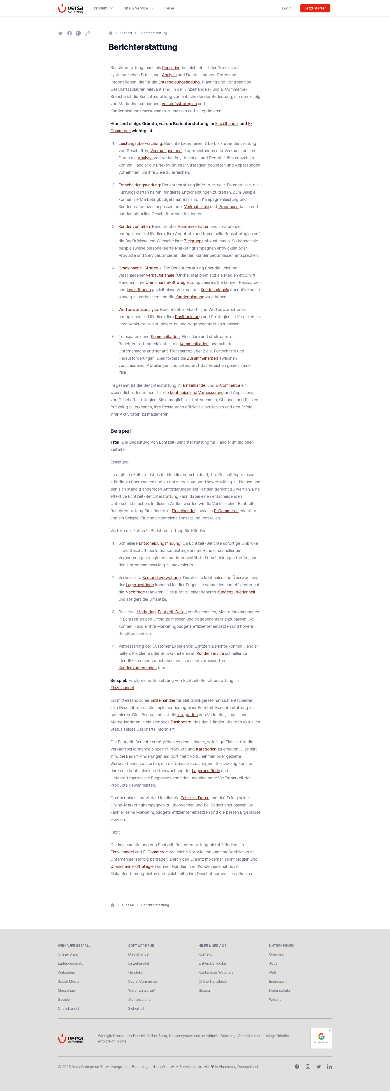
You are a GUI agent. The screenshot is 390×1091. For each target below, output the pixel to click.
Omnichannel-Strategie (140, 268)
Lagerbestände (140, 584)
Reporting (171, 67)
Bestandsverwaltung (161, 577)
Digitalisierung (139, 999)
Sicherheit (136, 1008)
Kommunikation (165, 336)
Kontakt (205, 954)
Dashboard (181, 722)
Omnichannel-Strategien (133, 866)
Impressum (278, 981)
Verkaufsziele (196, 206)
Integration (187, 714)
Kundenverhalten (134, 226)
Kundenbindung (189, 296)
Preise (168, 8)
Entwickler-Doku (212, 963)
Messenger (67, 990)
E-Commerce (228, 385)
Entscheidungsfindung (179, 82)
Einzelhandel (227, 123)
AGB (272, 972)
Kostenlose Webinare (216, 972)
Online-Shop (68, 954)
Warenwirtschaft (142, 990)
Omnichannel (68, 1008)
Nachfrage (135, 592)
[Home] (111, 33)
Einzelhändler (163, 700)
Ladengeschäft (70, 963)
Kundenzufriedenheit (236, 592)
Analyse (169, 74)
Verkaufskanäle (160, 275)
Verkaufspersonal (166, 150)
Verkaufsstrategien (179, 103)
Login (286, 8)
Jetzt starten (315, 8)
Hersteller (136, 972)
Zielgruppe (194, 241)
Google (64, 999)
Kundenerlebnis (215, 289)
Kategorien (206, 749)
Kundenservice (210, 653)
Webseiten (66, 972)
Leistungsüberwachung (140, 143)
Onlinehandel (138, 954)
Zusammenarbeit (202, 358)
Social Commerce (142, 981)
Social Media (68, 981)
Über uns (276, 954)
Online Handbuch (213, 981)
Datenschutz (279, 990)
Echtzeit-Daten (172, 611)
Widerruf (276, 999)
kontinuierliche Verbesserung (197, 392)
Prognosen (228, 206)
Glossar (126, 33)
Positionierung (188, 316)
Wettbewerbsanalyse (138, 309)
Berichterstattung (153, 33)
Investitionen (139, 289)
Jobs (273, 963)
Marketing (146, 611)
